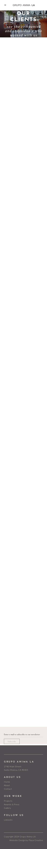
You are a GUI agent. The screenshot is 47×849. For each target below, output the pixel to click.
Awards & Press (11, 804)
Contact (8, 789)
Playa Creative (36, 840)
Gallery (7, 808)
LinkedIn (8, 820)
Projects (8, 801)
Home (7, 781)
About (7, 785)
